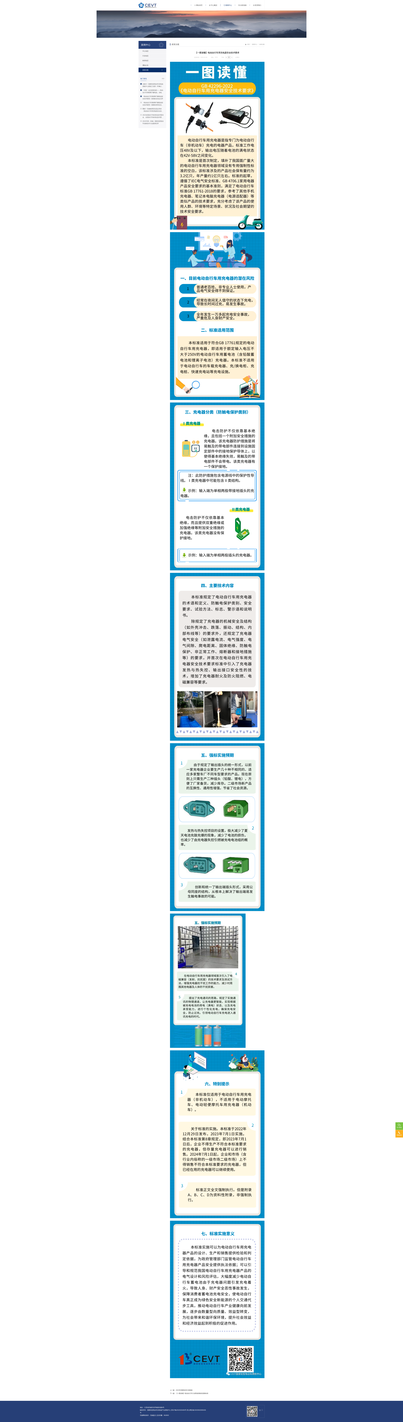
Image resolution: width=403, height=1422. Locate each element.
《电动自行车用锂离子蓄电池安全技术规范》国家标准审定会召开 (152, 104)
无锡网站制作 (144, 1415)
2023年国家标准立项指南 (184, 1390)
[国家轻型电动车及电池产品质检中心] (147, 5)
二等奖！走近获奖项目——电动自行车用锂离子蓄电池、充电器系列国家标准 (152, 91)
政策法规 (261, 44)
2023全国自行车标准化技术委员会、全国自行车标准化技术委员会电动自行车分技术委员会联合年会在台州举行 (152, 116)
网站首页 (199, 5)
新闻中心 (229, 5)
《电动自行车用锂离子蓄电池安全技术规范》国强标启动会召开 (152, 98)
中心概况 (214, 5)
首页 (248, 44)
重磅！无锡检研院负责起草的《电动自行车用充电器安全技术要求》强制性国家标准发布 (152, 110)
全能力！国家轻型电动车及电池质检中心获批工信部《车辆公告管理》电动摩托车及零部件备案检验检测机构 (152, 85)
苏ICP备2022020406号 (178, 1410)
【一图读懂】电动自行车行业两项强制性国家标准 (192, 1393)
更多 (163, 78)
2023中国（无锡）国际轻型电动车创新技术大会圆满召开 (152, 122)
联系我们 (258, 5)
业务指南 (243, 5)
